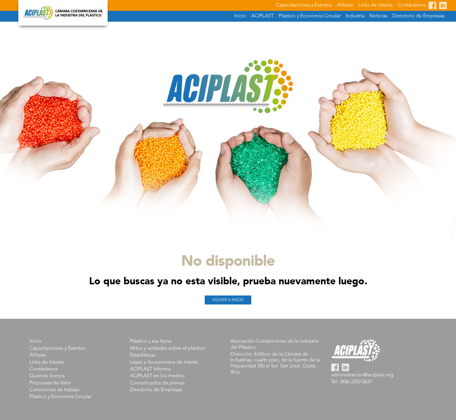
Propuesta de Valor (50, 383)
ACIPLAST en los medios (157, 376)
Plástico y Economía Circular (60, 396)
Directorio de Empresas (418, 16)
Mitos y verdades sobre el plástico (167, 348)
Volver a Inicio (228, 300)
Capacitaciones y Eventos (304, 5)
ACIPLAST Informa (150, 369)
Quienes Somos (47, 376)
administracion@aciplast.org (362, 375)
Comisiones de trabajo (54, 389)
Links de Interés (46, 362)
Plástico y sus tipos (150, 341)
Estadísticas (142, 355)
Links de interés (375, 5)
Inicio (240, 16)
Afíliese (345, 5)
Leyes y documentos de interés (164, 362)
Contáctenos (412, 5)
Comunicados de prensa (157, 383)
